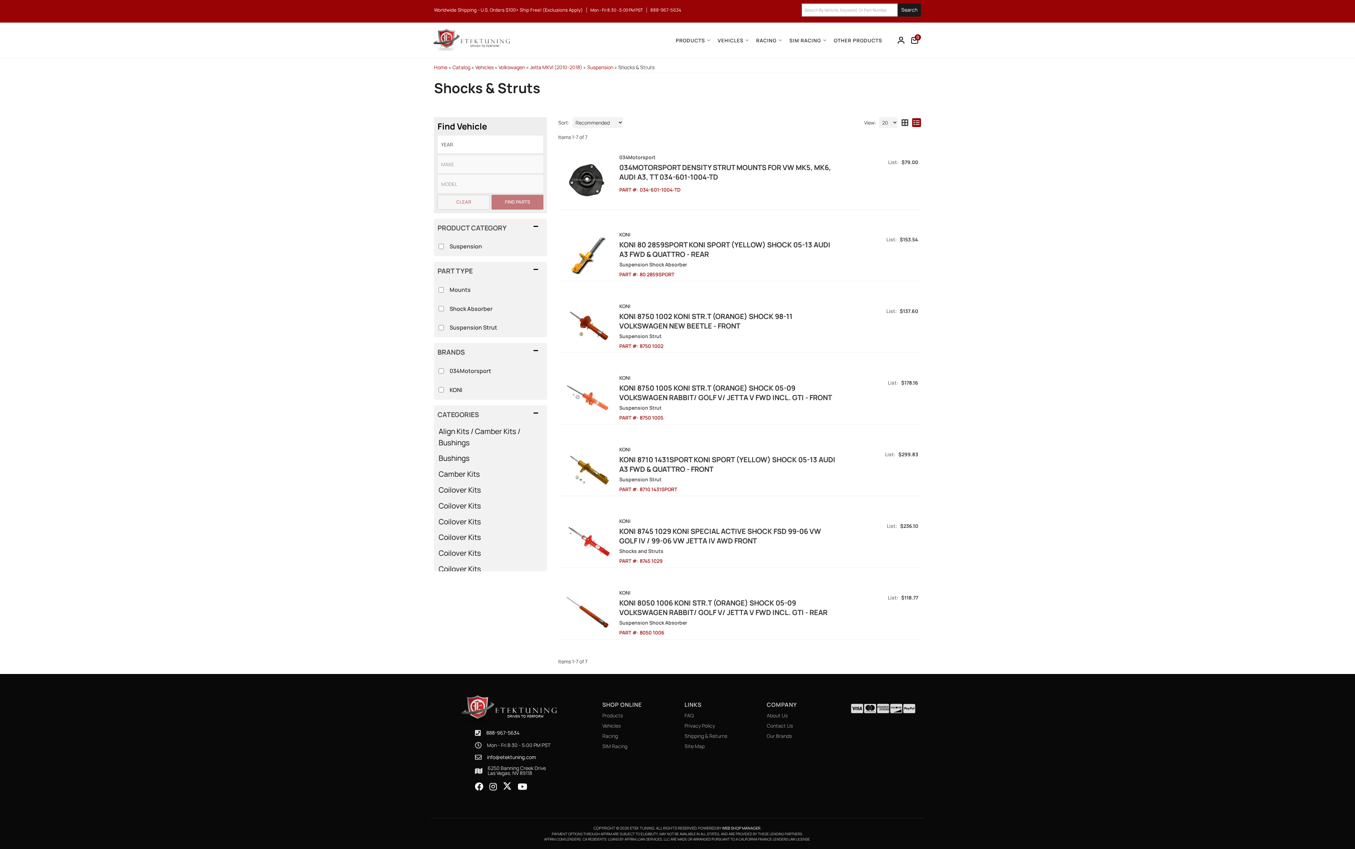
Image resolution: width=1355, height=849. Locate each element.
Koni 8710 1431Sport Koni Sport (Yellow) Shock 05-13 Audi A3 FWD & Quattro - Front (727, 464)
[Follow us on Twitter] (507, 786)
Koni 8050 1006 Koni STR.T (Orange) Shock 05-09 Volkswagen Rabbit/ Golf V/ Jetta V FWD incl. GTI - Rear (723, 607)
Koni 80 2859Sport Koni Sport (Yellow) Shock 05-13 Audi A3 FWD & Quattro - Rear (724, 249)
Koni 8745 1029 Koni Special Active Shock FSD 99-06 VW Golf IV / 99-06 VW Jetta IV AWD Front (720, 536)
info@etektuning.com (511, 757)
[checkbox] (441, 371)
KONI (456, 390)
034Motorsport (470, 371)
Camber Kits (459, 474)
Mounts (460, 290)
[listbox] (490, 144)
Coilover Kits (460, 490)
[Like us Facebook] (479, 786)
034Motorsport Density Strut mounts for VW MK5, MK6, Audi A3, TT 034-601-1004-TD (725, 172)
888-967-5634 (502, 732)
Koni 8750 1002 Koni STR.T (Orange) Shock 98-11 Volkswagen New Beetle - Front (706, 321)
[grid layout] (905, 122)
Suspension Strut (473, 327)
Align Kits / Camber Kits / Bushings (479, 436)
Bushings (454, 458)
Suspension (466, 246)
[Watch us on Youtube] (522, 786)
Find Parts (517, 202)
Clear (463, 202)
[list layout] (916, 122)
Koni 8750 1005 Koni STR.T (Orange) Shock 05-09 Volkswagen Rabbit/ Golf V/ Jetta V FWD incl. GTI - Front (725, 392)
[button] (861, 10)
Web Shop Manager (741, 828)
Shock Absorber (471, 309)
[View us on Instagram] (493, 786)
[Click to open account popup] (901, 40)
